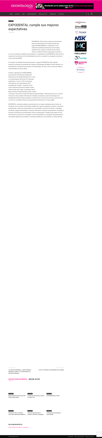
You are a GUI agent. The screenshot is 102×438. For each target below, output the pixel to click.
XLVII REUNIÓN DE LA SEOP (53, 395)
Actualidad (14, 18)
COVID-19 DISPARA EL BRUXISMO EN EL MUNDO (51, 370)
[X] (88, 14)
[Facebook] (86, 14)
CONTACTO (61, 14)
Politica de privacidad (79, 436)
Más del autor (34, 379)
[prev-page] (9, 418)
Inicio (9, 18)
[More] (36, 35)
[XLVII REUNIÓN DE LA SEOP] (55, 388)
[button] (92, 14)
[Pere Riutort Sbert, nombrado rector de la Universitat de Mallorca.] (17, 406)
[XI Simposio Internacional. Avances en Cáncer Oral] (36, 388)
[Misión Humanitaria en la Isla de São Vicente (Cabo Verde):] (17, 388)
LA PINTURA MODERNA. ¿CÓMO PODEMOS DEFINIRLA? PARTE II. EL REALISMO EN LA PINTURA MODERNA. (19, 371)
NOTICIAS (17, 14)
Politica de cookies (89, 436)
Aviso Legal (70, 436)
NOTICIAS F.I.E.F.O (43, 14)
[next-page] (12, 418)
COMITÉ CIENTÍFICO (31, 14)
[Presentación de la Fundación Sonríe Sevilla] (55, 406)
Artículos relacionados (17, 379)
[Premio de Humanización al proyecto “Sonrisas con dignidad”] (36, 406)
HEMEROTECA (52, 14)
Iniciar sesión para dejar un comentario (18, 427)
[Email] (32, 35)
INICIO (11, 14)
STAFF (23, 14)
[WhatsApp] (29, 35)
